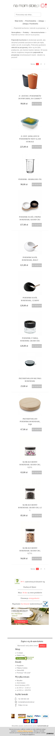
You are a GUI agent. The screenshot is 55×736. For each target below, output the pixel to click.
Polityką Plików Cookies (25, 731)
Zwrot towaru (21, 683)
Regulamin (20, 665)
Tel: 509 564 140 (23, 699)
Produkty (26, 32)
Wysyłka (19, 680)
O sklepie (20, 653)
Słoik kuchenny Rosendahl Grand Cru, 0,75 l (30, 550)
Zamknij (50, 734)
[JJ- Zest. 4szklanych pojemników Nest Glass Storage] (30, 122)
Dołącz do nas (23, 705)
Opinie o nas (21, 655)
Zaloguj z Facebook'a (30, 24)
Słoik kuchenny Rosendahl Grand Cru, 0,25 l (30, 464)
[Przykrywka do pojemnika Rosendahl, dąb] (30, 404)
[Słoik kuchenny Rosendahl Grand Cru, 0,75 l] (30, 533)
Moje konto (19, 21)
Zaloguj (41, 21)
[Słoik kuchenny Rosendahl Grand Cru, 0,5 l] (30, 490)
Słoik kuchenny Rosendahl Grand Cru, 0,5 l (30, 507)
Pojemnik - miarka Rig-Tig (30, 179)
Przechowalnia (30, 21)
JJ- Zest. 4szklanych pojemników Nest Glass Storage (30, 139)
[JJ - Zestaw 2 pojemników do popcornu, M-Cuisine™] (30, 81)
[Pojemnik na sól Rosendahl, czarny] (30, 283)
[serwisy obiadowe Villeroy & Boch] (30, 4)
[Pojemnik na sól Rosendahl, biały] (30, 243)
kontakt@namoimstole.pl (26, 702)
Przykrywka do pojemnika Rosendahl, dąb (30, 421)
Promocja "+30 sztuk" (24, 673)
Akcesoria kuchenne (38, 32)
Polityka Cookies (22, 668)
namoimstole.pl (42, 726)
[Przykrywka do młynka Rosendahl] (30, 364)
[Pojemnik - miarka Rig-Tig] (30, 165)
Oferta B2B (20, 670)
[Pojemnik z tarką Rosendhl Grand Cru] (30, 323)
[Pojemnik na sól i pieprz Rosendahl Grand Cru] (30, 202)
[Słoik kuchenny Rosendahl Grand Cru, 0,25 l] (30, 447)
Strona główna (16, 32)
